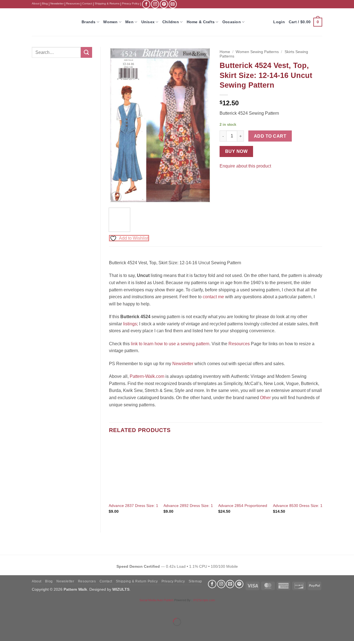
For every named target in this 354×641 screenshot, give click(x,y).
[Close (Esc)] (54, 608)
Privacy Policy (130, 3)
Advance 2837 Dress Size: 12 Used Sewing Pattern (153, 505)
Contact (87, 3)
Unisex (148, 22)
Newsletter (57, 3)
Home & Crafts (201, 22)
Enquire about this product (245, 166)
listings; (130, 323)
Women (110, 22)
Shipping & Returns (107, 3)
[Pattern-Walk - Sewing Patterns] (52, 22)
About (36, 3)
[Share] (37, 608)
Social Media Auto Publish (156, 600)
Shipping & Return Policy (137, 581)
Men (129, 22)
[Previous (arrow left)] (5, 631)
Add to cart (270, 136)
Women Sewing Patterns (257, 52)
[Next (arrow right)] (21, 631)
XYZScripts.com (204, 600)
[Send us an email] (173, 4)
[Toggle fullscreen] (21, 608)
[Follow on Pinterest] (164, 4)
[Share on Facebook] (224, 179)
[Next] (202, 125)
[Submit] (86, 52)
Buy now (236, 151)
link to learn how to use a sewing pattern (170, 343)
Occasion (231, 22)
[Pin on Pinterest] (234, 179)
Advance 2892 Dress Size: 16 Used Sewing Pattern (208, 505)
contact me (213, 296)
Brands (89, 22)
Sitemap (195, 581)
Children (170, 22)
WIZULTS (120, 589)
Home (225, 52)
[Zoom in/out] (5, 608)
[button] (305, 22)
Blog (45, 3)
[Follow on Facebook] (146, 4)
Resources (73, 3)
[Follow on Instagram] (155, 4)
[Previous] (118, 125)
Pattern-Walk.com (147, 376)
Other (265, 397)
